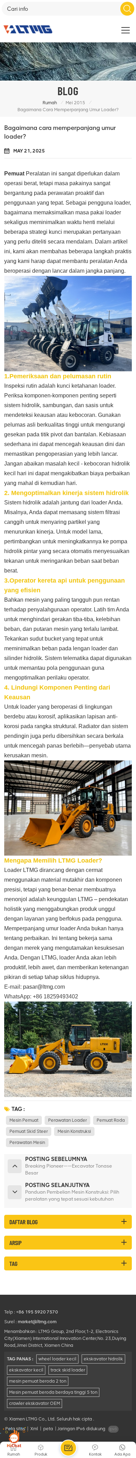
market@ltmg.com (37, 1321)
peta (48, 1428)
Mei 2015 (75, 102)
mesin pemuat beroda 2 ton (37, 1381)
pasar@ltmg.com (44, 987)
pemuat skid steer (28, 1131)
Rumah (50, 102)
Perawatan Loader (67, 1120)
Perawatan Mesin (27, 1142)
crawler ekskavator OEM (34, 1403)
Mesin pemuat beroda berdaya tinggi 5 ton (53, 1392)
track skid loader (68, 1370)
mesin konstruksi (74, 1131)
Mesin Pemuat (23, 1120)
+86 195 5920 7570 (37, 1312)
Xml (34, 1428)
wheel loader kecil (57, 1358)
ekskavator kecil (26, 1370)
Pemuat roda (111, 1120)
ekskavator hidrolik (103, 1358)
